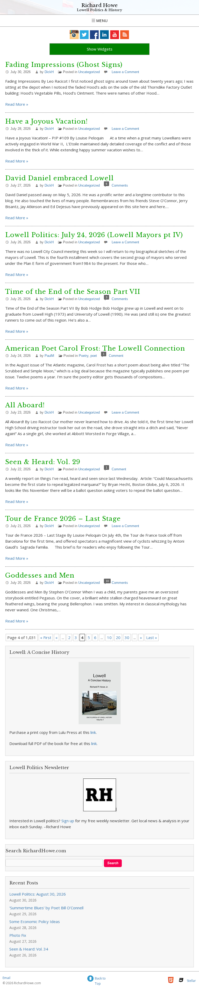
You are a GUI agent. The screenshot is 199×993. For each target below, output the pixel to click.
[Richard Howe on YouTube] (114, 34)
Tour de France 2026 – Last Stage (63, 518)
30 (127, 637)
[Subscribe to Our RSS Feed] (124, 34)
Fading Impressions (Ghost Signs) (64, 64)
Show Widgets (99, 49)
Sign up (67, 820)
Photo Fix (17, 935)
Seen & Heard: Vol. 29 (42, 462)
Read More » (16, 104)
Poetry (83, 356)
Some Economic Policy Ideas (34, 921)
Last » (151, 637)
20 (118, 637)
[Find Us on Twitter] (84, 34)
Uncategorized (89, 72)
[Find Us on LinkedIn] (104, 34)
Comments (120, 185)
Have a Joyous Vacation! (46, 121)
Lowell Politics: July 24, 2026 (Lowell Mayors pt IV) (94, 235)
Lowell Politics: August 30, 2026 (37, 894)
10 (109, 637)
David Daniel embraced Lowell (59, 178)
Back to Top (100, 979)
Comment (116, 356)
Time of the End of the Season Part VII (72, 291)
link (93, 732)
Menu (101, 20)
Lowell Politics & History (99, 10)
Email (6, 978)
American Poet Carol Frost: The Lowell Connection (95, 348)
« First (45, 637)
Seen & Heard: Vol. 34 (28, 949)
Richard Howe (99, 5)
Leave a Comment (125, 72)
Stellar (191, 980)
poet (93, 356)
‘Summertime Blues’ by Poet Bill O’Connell (46, 907)
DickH (49, 72)
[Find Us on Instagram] (74, 34)
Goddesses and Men (39, 575)
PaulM (49, 356)
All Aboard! (25, 405)
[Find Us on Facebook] (94, 34)
